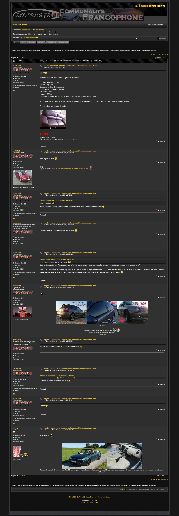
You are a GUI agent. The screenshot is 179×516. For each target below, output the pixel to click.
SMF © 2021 (81, 497)
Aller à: (122, 489)
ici (105, 334)
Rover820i (17, 65)
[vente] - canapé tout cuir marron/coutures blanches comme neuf (70, 151)
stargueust (17, 223)
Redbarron (17, 286)
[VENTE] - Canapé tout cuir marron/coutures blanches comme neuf (71, 65)
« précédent (155, 54)
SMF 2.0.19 (72, 497)
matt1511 (16, 151)
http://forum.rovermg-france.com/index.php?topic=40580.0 (70, 168)
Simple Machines (91, 497)
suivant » (164, 54)
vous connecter (24, 30)
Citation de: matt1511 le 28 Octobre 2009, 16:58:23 (56, 200)
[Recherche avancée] (135, 38)
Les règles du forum (29, 37)
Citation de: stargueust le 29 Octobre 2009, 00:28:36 (57, 375)
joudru (15, 428)
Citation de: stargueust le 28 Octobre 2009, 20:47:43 (57, 259)
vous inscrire (39, 30)
